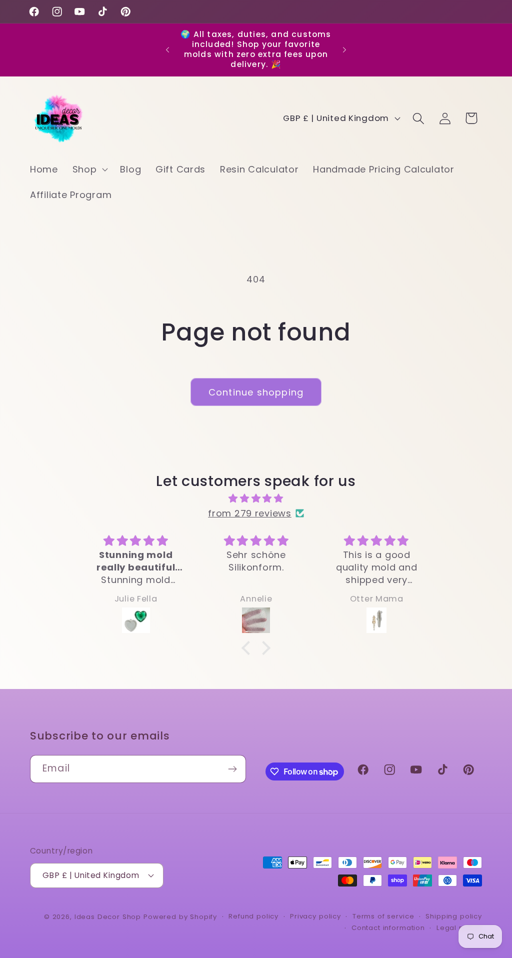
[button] (89, 169)
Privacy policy (315, 916)
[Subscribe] (232, 769)
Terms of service (383, 916)
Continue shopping (256, 392)
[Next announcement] (345, 49)
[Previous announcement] (167, 49)
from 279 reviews (250, 513)
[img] (255, 498)
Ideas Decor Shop (107, 917)
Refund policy (253, 916)
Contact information (388, 927)
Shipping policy (454, 916)
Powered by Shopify (180, 917)
